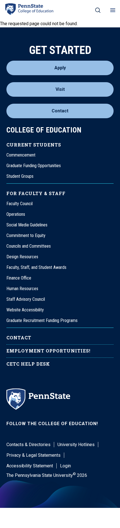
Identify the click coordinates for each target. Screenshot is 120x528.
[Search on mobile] (97, 10)
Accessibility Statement (29, 465)
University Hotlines (76, 444)
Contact (60, 110)
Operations (15, 214)
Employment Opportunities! (48, 351)
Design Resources (22, 256)
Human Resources (22, 288)
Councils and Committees (28, 246)
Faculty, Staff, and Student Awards (36, 267)
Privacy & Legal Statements (33, 455)
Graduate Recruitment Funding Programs (42, 320)
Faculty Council (19, 203)
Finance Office (18, 278)
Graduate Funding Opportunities (33, 165)
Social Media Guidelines (26, 225)
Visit (60, 89)
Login (65, 465)
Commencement (20, 155)
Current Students (33, 145)
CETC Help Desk (28, 364)
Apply (60, 67)
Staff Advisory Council (25, 299)
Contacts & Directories (28, 444)
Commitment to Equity (25, 235)
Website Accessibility (25, 309)
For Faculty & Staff (36, 193)
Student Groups (19, 176)
